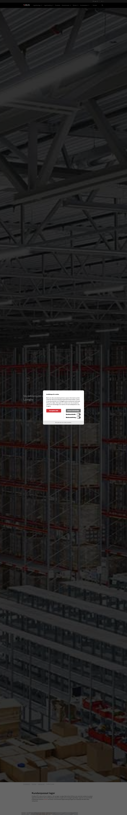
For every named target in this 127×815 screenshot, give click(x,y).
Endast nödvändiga (73, 410)
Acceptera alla (53, 410)
